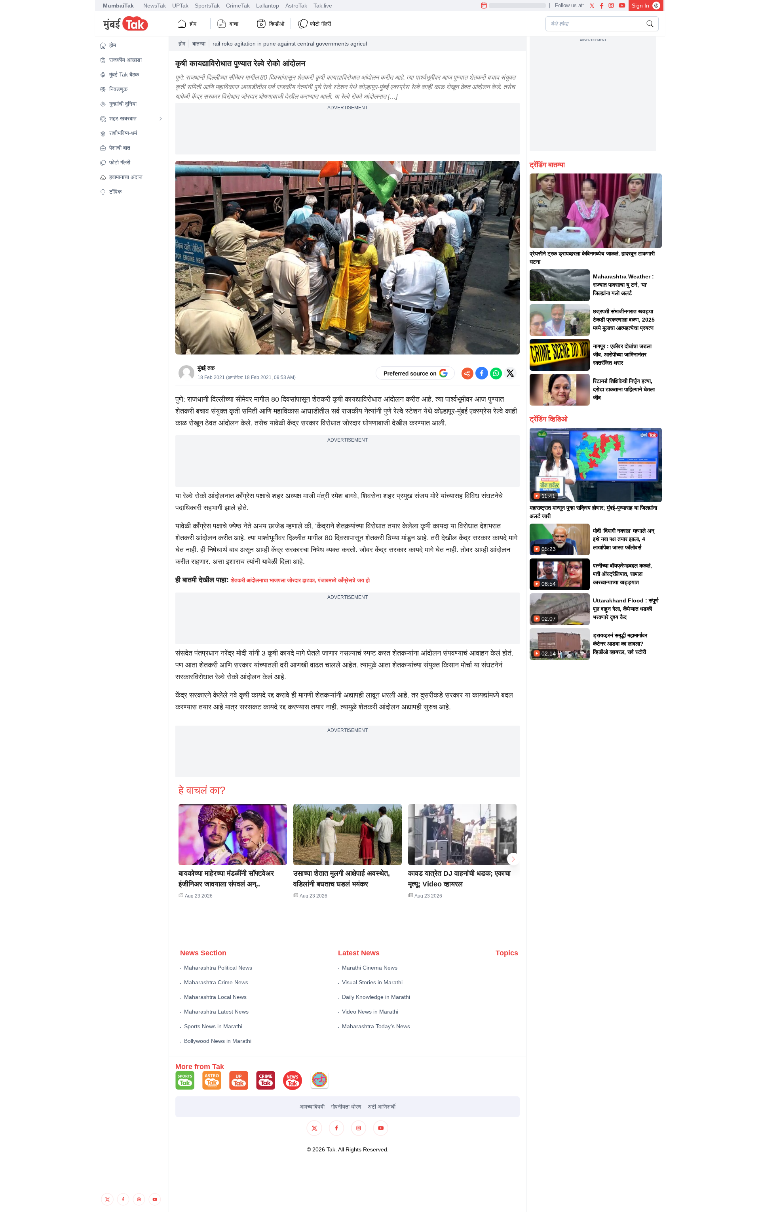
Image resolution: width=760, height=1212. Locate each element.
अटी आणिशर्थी (381, 1106)
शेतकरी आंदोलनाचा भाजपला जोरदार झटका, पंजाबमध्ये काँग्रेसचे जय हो (300, 580)
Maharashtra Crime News (216, 982)
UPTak (180, 5)
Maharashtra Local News (215, 997)
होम (193, 24)
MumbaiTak (118, 5)
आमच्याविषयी (312, 1106)
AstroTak (296, 5)
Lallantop (267, 5)
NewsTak (154, 5)
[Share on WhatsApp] (496, 373)
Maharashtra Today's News (376, 1026)
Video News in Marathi (370, 1011)
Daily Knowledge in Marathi (376, 997)
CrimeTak (238, 5)
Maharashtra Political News (218, 967)
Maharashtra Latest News (216, 1011)
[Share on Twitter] (510, 373)
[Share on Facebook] (481, 373)
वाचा (234, 24)
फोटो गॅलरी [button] (320, 24)
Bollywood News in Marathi (217, 1041)
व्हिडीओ (276, 24)
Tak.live (323, 5)
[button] (131, 45)
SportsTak (207, 5)
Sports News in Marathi (213, 1026)
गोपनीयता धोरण (346, 1106)
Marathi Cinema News (369, 967)
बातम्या (198, 43)
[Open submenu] (161, 119)
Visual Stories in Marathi (372, 982)
